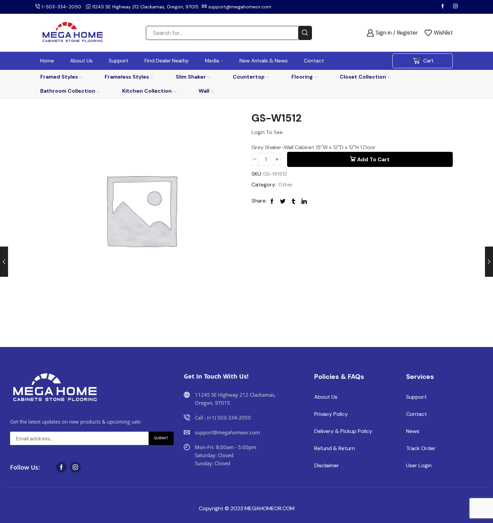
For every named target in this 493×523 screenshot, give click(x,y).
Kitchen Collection (147, 90)
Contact (314, 60)
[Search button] (305, 33)
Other (285, 184)
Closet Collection (363, 76)
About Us (81, 60)
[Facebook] (443, 7)
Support (118, 60)
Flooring (302, 76)
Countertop (249, 76)
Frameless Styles (127, 76)
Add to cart (373, 159)
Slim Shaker (191, 76)
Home (47, 60)
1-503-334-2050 (61, 7)
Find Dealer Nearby (167, 60)
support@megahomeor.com (239, 7)
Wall (204, 90)
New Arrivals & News (263, 60)
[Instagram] (455, 7)
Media (212, 60)
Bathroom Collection (67, 90)
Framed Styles (59, 76)
